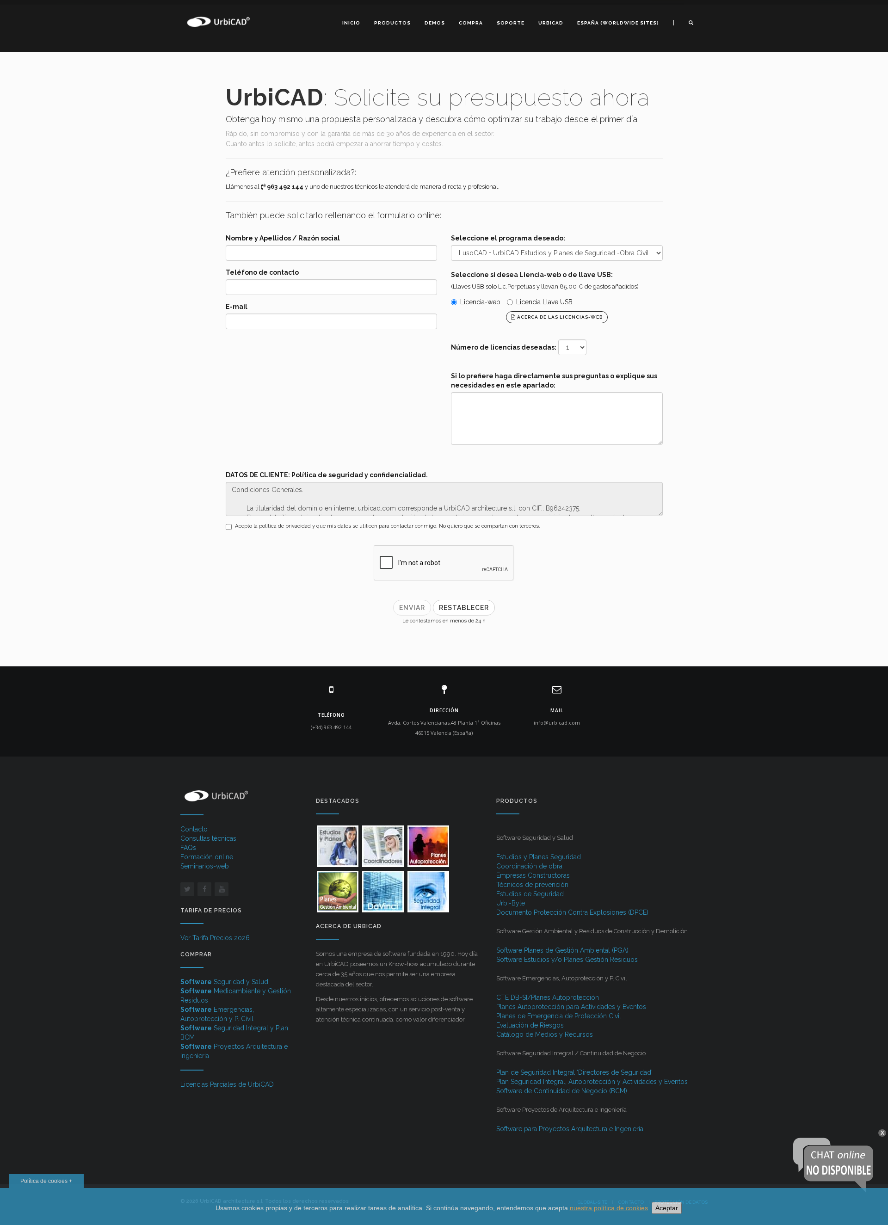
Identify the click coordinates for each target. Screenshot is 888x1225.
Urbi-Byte (510, 903)
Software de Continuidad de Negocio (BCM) (561, 1091)
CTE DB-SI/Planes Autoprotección (547, 997)
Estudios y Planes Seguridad (538, 857)
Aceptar (666, 1208)
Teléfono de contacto (262, 272)
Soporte (510, 22)
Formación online (206, 857)
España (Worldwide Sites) (618, 22)
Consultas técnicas (208, 838)
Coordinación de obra (529, 866)
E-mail (236, 306)
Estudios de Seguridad (530, 894)
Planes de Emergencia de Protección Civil (558, 1016)
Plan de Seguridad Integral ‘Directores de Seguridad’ (574, 1072)
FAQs (188, 847)
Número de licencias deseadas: (503, 347)
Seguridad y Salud (224, 981)
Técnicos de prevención (532, 884)
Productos (392, 22)
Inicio (351, 22)
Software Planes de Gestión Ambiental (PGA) (562, 950)
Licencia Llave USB (544, 302)
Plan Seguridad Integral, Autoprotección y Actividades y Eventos (592, 1081)
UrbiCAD (550, 22)
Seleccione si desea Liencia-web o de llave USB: (532, 274)
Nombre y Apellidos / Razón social (283, 238)
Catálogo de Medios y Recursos (544, 1034)
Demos (435, 22)
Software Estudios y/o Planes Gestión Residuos (567, 959)
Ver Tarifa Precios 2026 (215, 938)
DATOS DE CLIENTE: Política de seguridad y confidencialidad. (327, 475)
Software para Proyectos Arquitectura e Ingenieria (569, 1129)
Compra (471, 22)
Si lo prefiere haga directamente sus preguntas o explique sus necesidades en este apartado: (554, 380)
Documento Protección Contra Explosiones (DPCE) (572, 912)
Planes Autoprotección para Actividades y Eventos (571, 1006)
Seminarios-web (204, 866)
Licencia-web (480, 302)
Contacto (194, 829)
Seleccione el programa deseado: (508, 238)
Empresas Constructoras (533, 875)
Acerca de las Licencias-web (559, 317)
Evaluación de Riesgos (530, 1025)
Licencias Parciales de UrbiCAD (227, 1084)
